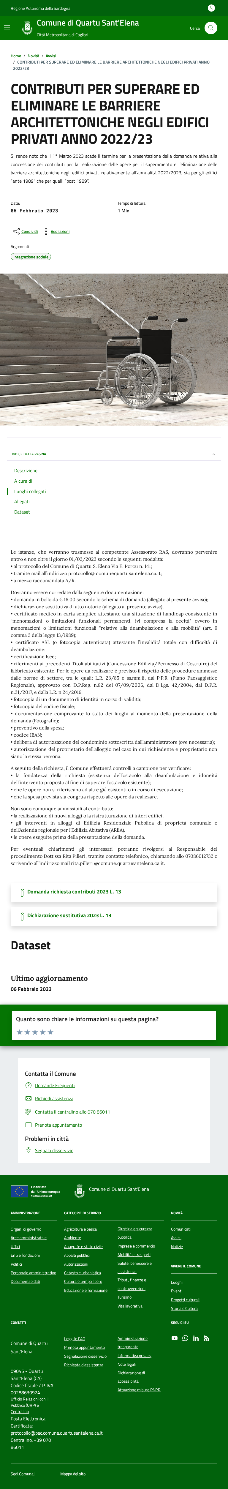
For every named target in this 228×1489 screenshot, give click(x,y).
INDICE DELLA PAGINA (29, 454)
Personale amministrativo (33, 1272)
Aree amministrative (29, 1237)
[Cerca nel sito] (211, 28)
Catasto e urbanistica (82, 1272)
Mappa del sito (73, 1474)
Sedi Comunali (23, 1474)
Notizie (177, 1246)
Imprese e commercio (136, 1246)
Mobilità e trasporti (134, 1254)
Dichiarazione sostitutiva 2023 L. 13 (69, 915)
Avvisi (176, 1237)
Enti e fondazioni (25, 1255)
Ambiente (72, 1237)
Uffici (15, 1246)
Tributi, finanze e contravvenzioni (132, 1284)
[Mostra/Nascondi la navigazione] (7, 27)
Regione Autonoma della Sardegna (40, 8)
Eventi (176, 1291)
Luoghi (177, 1282)
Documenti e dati (25, 1281)
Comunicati (181, 1229)
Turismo (125, 1297)
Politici (16, 1264)
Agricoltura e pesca (80, 1229)
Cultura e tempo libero (83, 1281)
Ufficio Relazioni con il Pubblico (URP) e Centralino (29, 1405)
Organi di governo (26, 1229)
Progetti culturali (185, 1300)
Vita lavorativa (130, 1306)
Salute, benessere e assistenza (135, 1267)
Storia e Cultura (184, 1308)
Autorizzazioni (76, 1264)
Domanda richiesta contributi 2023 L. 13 (74, 891)
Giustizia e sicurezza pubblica (135, 1233)
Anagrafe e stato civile (83, 1246)
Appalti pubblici (77, 1255)
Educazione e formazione (85, 1290)
